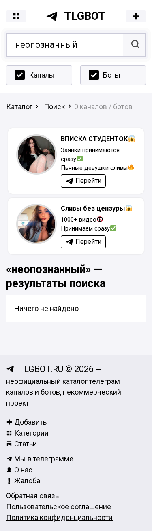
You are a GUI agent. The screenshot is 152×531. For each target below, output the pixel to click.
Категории (31, 433)
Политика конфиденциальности (59, 517)
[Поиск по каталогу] (134, 45)
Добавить (30, 422)
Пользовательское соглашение (58, 506)
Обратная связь (32, 495)
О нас (23, 469)
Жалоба (27, 480)
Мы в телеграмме (43, 459)
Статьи (25, 444)
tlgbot (84, 16)
